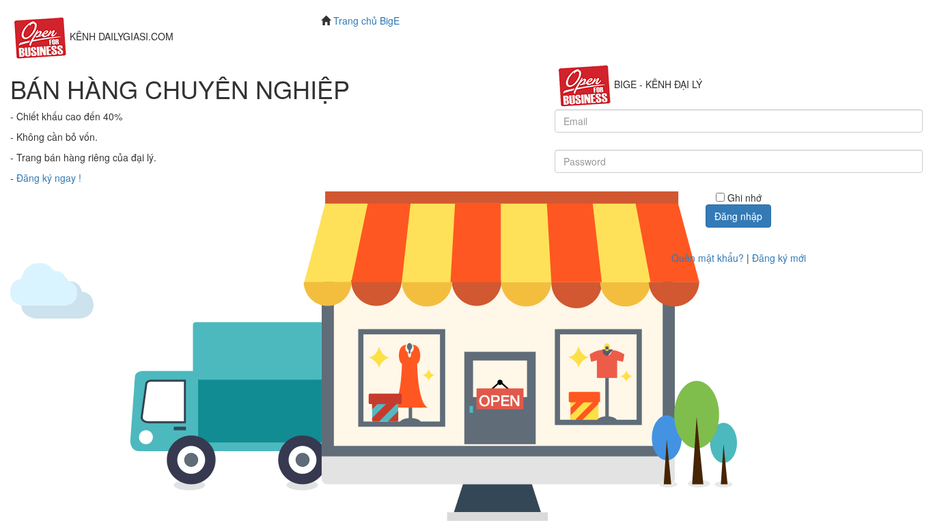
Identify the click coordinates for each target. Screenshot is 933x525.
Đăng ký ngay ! (48, 178)
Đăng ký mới (779, 258)
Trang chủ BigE (366, 20)
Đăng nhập (738, 216)
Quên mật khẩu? (707, 258)
